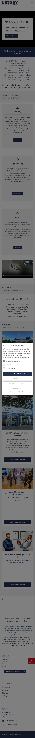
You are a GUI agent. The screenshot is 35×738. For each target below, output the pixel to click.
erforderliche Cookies (13, 361)
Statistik (8, 365)
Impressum (13, 391)
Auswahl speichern (17, 383)
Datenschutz (21, 391)
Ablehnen (17, 378)
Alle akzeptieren (17, 374)
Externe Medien (11, 368)
